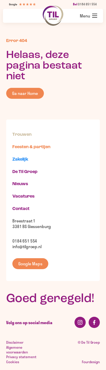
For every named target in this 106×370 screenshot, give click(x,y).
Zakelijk (20, 159)
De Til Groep (24, 172)
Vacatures (23, 196)
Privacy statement (21, 356)
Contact (20, 209)
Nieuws (20, 184)
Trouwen (22, 135)
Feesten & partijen (31, 147)
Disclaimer (15, 342)
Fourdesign (91, 361)
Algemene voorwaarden (17, 350)
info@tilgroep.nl (27, 246)
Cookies (12, 361)
